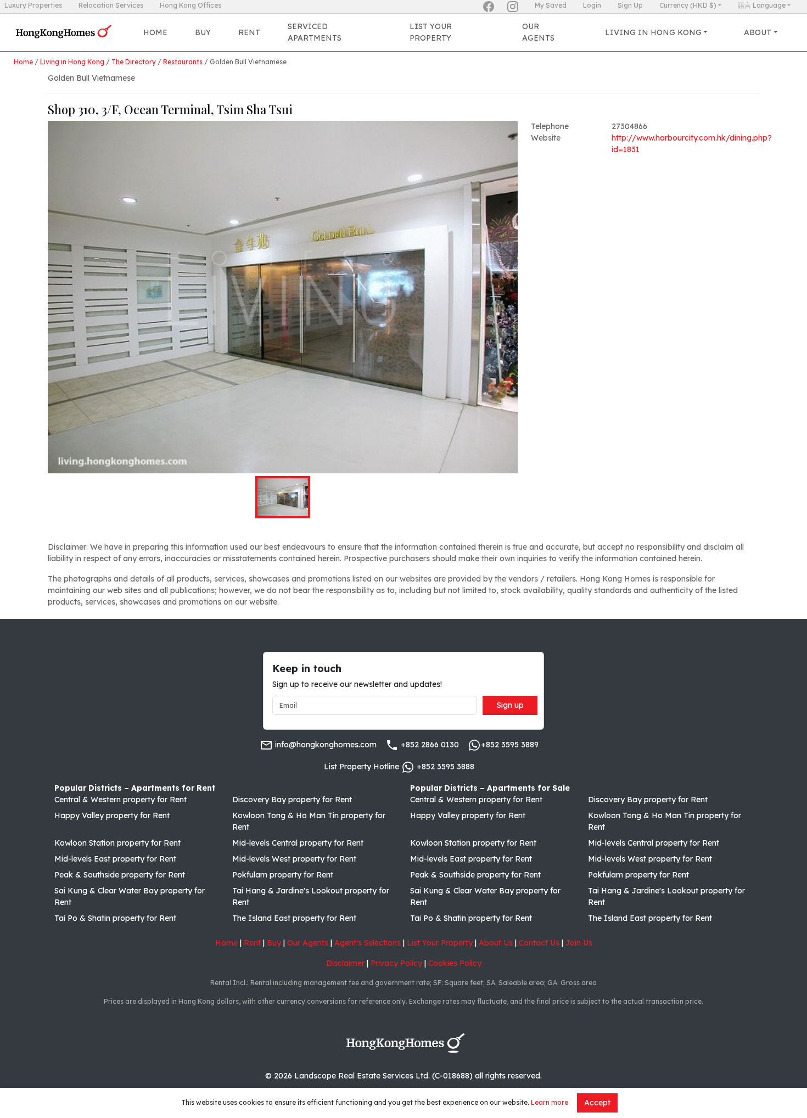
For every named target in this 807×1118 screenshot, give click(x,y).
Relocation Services (111, 5)
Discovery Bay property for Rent (292, 799)
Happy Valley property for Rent (112, 815)
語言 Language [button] (762, 5)
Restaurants (183, 62)
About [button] (757, 32)
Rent (249, 32)
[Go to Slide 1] (282, 497)
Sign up (510, 705)
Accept (597, 1103)
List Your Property (431, 32)
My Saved (551, 5)
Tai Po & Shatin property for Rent (115, 918)
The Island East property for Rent (294, 918)
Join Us (578, 943)
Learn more (549, 1102)
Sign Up (630, 5)
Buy (203, 32)
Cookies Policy (454, 963)
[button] (283, 297)
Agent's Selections (367, 943)
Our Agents (538, 32)
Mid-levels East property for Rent (115, 859)
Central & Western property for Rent (120, 799)
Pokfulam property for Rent (282, 875)
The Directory (133, 62)
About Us (496, 943)
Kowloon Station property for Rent (117, 843)
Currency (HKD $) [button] (687, 5)
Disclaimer (345, 963)
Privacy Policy (396, 963)
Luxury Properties (33, 5)
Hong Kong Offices (190, 5)
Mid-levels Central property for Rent (297, 843)
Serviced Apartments (314, 32)
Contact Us (539, 943)
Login (592, 5)
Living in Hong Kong (72, 62)
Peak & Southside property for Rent (119, 875)
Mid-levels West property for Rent (294, 859)
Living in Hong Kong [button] (653, 32)
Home (155, 32)
